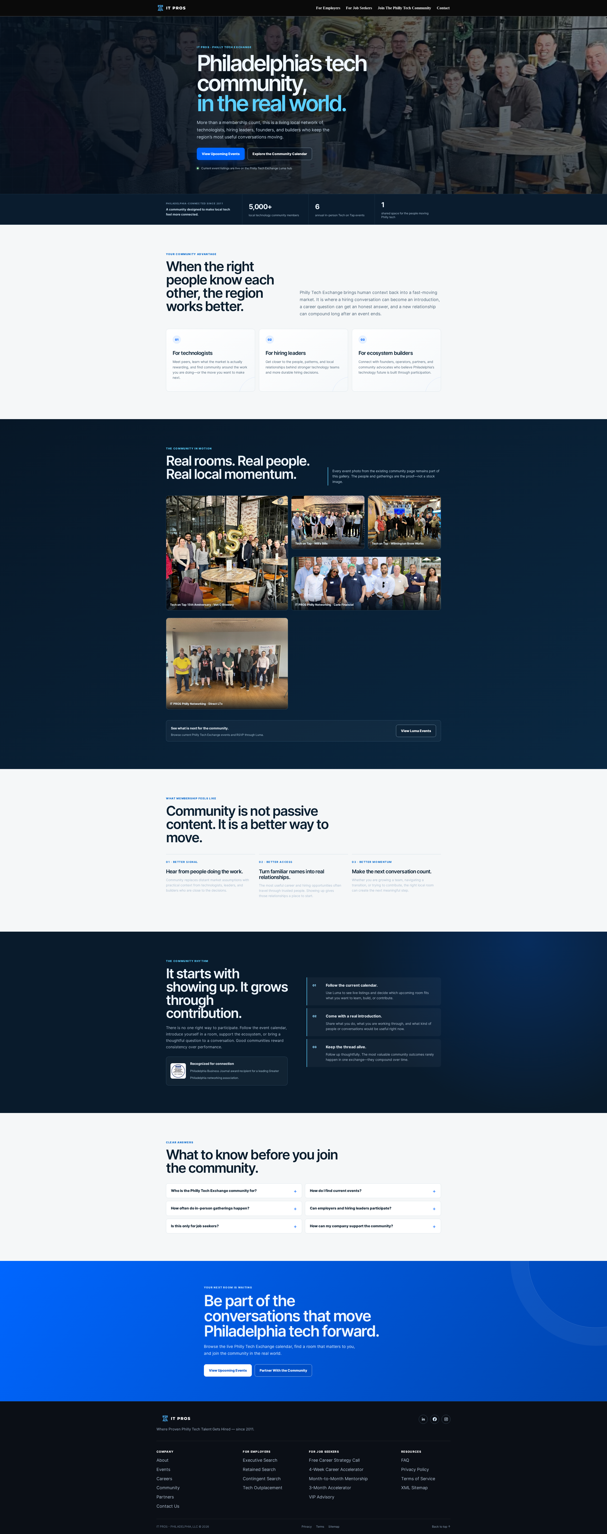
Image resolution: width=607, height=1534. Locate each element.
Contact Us (167, 1506)
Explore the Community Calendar (280, 154)
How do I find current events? (336, 1190)
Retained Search (259, 1469)
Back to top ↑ (441, 1526)
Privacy (307, 1526)
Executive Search (260, 1460)
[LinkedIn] (423, 1419)
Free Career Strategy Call (334, 1460)
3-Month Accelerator (330, 1487)
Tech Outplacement (262, 1487)
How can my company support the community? (351, 1226)
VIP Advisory (321, 1496)
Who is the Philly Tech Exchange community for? (214, 1190)
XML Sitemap (414, 1487)
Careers (164, 1478)
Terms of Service (418, 1478)
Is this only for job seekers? (195, 1226)
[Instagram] (446, 1419)
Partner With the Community (283, 1370)
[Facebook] (434, 1419)
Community (168, 1487)
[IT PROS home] (173, 8)
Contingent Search (262, 1478)
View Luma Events (416, 731)
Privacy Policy (415, 1469)
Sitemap (333, 1526)
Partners (165, 1496)
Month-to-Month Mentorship (338, 1478)
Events (163, 1469)
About (162, 1460)
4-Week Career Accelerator (336, 1469)
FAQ (405, 1460)
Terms (320, 1526)
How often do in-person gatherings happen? (210, 1208)
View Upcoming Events (221, 154)
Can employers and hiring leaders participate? (350, 1208)
